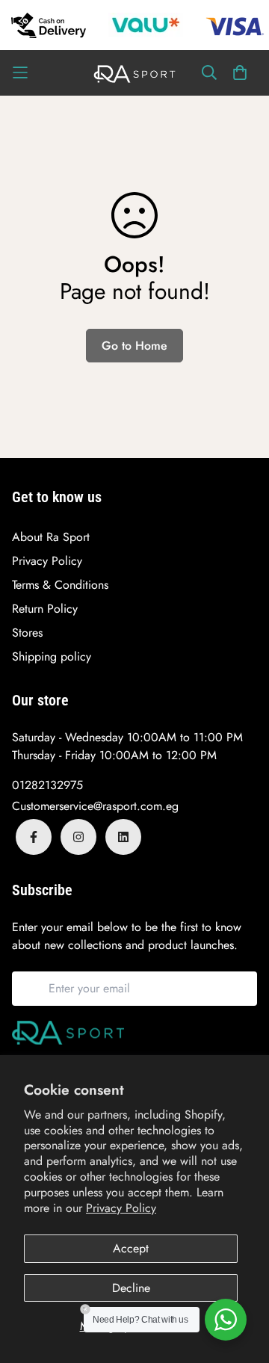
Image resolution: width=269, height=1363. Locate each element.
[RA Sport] (134, 73)
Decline (131, 1287)
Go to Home (134, 345)
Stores (27, 632)
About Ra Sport (51, 536)
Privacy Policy (121, 1208)
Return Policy (45, 608)
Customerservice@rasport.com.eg (95, 806)
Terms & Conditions (60, 584)
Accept (131, 1248)
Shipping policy (51, 656)
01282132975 (47, 785)
